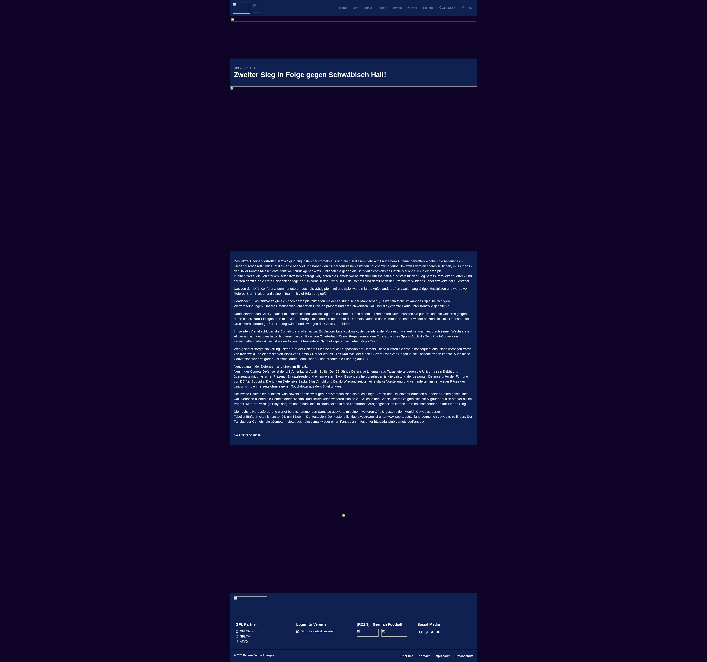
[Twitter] (432, 632)
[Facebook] (420, 632)
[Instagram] (426, 632)
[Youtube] (438, 632)
